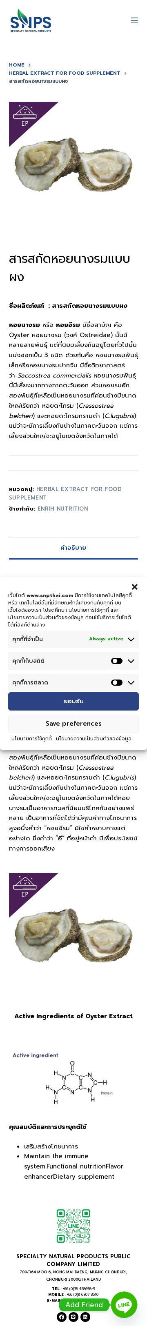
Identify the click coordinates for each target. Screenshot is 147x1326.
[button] (135, 586)
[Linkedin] (85, 1317)
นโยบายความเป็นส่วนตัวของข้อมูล (93, 738)
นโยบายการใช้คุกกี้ (31, 738)
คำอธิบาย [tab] (73, 548)
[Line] (73, 1317)
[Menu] (134, 20)
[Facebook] (62, 1317)
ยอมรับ (74, 701)
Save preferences (74, 723)
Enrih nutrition (63, 509)
